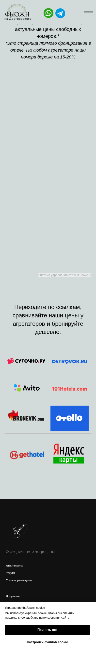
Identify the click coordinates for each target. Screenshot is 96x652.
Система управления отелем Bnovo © (64, 275)
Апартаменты (14, 565)
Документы (13, 596)
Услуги (10, 573)
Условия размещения (19, 580)
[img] (16, 12)
